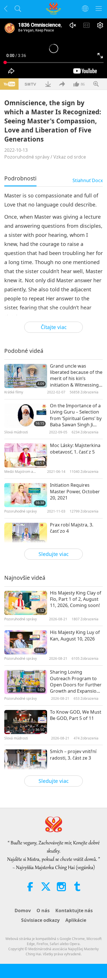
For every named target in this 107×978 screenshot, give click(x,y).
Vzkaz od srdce (69, 157)
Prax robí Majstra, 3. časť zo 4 (71, 528)
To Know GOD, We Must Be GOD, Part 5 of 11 (75, 715)
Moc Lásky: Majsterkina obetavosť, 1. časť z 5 (75, 448)
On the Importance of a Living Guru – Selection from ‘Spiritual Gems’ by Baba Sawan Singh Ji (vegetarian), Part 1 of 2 (76, 415)
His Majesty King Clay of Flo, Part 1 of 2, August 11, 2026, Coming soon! (75, 599)
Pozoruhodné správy (26, 157)
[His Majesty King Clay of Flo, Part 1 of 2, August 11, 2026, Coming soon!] (25, 603)
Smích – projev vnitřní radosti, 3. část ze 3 (73, 754)
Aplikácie (75, 920)
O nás (43, 910)
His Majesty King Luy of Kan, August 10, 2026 (75, 635)
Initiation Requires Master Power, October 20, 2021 (75, 491)
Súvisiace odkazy (40, 920)
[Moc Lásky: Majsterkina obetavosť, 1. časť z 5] (25, 455)
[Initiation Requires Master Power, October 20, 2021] (25, 495)
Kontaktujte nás (74, 910)
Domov (23, 910)
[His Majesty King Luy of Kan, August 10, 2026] (25, 642)
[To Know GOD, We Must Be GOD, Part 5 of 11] (25, 722)
